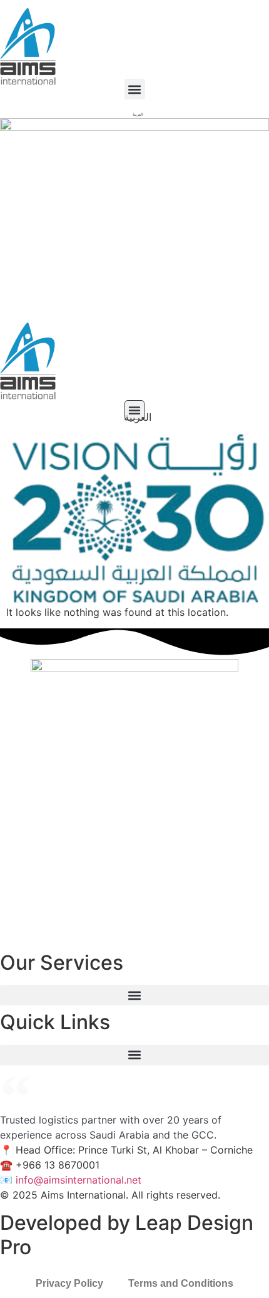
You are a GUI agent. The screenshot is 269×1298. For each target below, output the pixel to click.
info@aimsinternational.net (78, 1180)
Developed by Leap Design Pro (126, 1234)
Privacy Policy (69, 1283)
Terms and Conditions (180, 1283)
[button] (134, 89)
